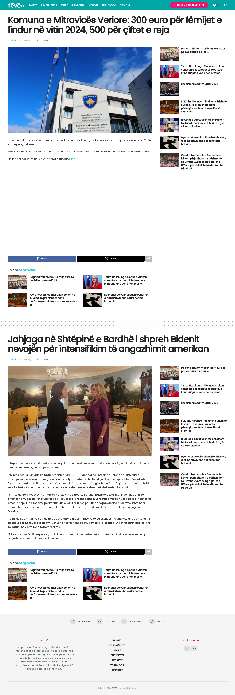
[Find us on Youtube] (194, 648)
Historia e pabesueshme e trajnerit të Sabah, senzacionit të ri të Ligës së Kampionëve (202, 123)
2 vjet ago (27, 40)
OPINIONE (125, 5)
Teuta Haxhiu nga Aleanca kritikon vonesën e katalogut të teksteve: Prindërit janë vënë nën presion (125, 280)
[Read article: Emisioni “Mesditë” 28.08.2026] (169, 89)
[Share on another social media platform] (148, 259)
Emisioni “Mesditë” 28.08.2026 (199, 84)
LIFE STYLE (93, 5)
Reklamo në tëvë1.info (190, 5)
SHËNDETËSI (77, 5)
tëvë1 (14, 40)
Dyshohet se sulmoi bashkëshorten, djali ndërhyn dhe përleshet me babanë (126, 298)
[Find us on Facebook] (187, 648)
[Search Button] (225, 5)
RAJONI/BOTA (49, 5)
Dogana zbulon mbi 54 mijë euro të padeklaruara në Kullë (52, 278)
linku (73, 159)
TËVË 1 (115, 688)
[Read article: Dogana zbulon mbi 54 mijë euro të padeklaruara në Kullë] (17, 282)
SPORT (64, 5)
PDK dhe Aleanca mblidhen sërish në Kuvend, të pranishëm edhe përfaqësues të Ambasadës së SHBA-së (53, 299)
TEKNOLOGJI (109, 5)
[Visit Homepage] (16, 5)
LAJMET (33, 5)
